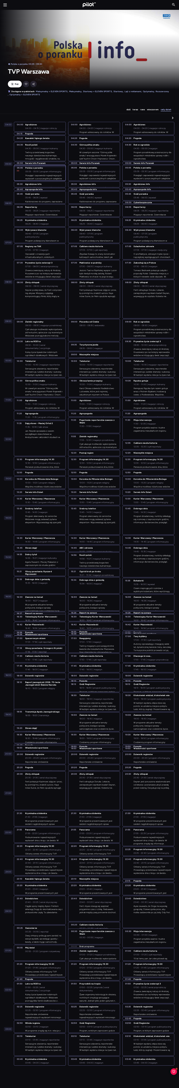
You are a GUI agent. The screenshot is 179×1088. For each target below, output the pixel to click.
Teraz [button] (135, 109)
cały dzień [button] (166, 109)
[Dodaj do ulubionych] (26, 84)
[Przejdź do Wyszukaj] (173, 4)
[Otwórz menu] (5, 5)
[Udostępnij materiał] (33, 84)
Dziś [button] (128, 109)
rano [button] (142, 109)
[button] (172, 118)
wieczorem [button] (153, 109)
